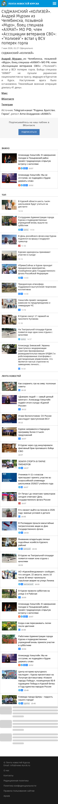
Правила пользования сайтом (19, 790)
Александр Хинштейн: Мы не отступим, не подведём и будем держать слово (34, 178)
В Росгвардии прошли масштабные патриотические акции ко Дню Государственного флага (36, 526)
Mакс (4, 93)
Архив (7, 795)
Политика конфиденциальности (20, 785)
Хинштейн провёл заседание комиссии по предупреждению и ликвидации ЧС (34, 303)
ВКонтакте (7, 98)
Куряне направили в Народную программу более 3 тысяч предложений (34, 432)
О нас (6, 770)
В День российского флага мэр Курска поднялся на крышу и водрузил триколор (37, 239)
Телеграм (7, 104)
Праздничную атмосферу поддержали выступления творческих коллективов (37, 287)
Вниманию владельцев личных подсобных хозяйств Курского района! (34, 542)
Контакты (8, 775)
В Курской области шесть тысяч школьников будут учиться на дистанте (34, 204)
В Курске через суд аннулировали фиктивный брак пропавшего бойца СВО (36, 448)
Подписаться (29, 132)
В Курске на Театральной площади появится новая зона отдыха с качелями (36, 558)
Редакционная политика (16, 780)
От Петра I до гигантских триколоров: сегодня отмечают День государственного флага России (37, 497)
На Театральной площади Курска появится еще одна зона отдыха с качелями (35, 332)
